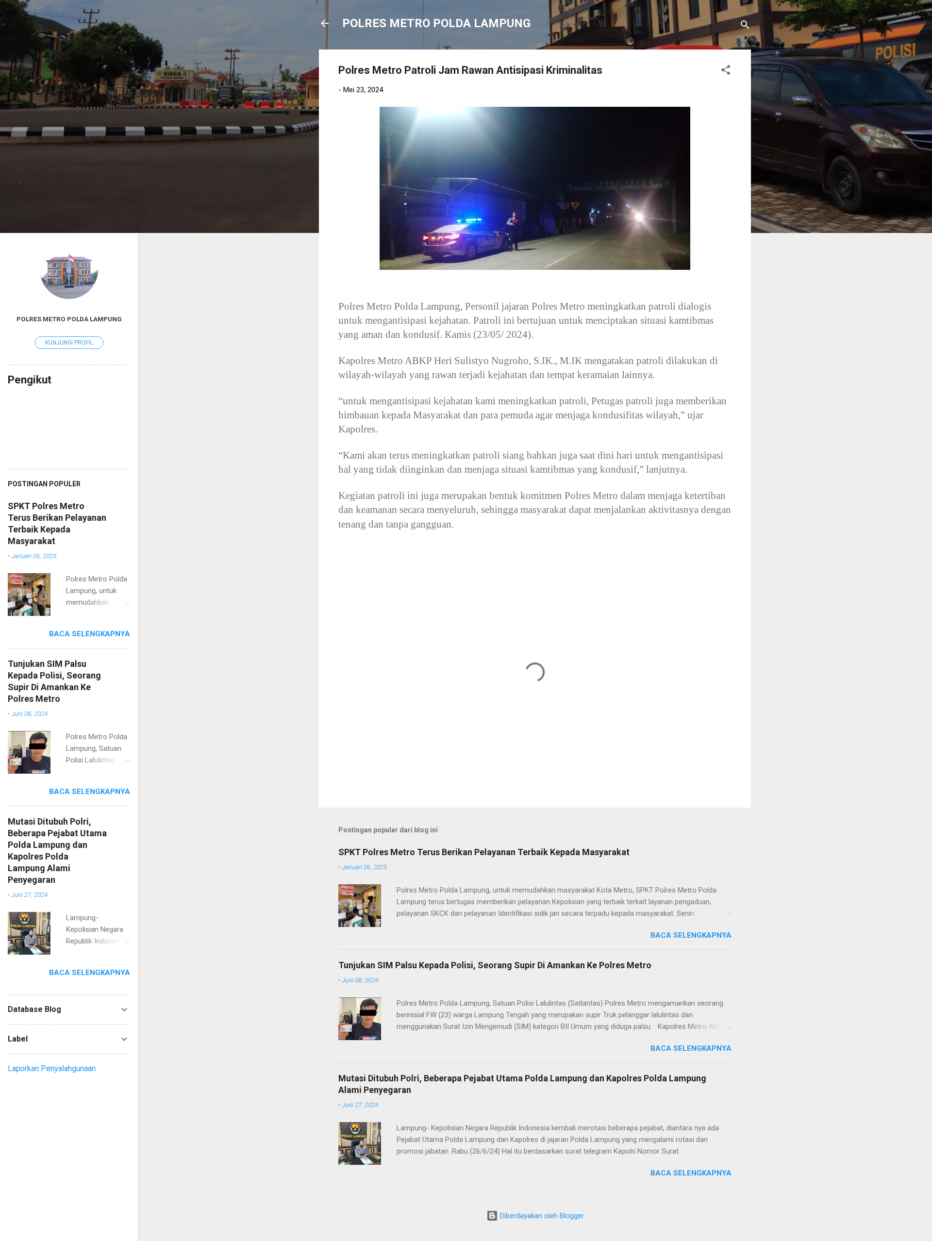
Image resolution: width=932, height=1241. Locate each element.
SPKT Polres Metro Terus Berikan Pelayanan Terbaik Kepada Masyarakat (484, 852)
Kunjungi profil (69, 342)
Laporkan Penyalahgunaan (52, 1068)
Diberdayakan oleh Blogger (541, 1215)
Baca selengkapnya (691, 935)
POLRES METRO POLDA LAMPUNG (436, 23)
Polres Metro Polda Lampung (69, 319)
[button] (726, 71)
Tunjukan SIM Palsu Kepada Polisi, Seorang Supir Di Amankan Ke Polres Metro (494, 965)
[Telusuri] (745, 26)
